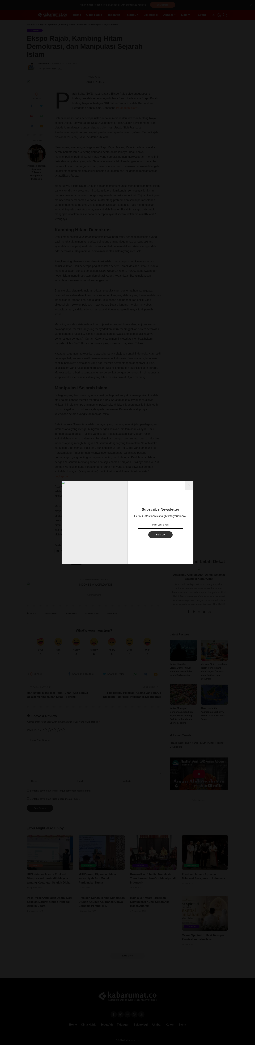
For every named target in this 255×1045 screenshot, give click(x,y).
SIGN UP (160, 535)
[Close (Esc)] (189, 485)
